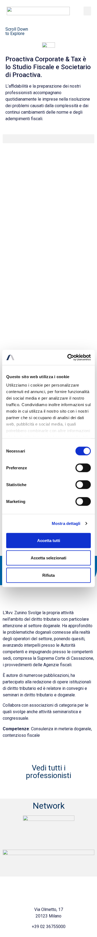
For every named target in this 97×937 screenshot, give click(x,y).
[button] (87, 11)
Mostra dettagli (66, 523)
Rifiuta (48, 575)
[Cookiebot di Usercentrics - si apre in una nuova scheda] (68, 357)
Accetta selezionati (48, 557)
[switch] (83, 467)
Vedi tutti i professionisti (48, 771)
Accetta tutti (48, 540)
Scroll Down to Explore (16, 31)
